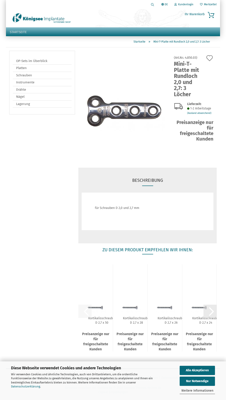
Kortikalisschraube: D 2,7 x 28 (136, 320)
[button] (210, 311)
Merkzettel (210, 4)
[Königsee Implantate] (41, 18)
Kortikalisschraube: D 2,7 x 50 (101, 320)
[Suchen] (152, 4)
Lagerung (23, 104)
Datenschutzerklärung (25, 386)
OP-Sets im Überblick (31, 61)
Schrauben (24, 75)
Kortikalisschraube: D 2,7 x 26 (171, 320)
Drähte (21, 90)
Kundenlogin (185, 4)
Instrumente (25, 82)
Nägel (20, 97)
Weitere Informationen (197, 390)
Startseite (18, 32)
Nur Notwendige (197, 381)
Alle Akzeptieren (197, 370)
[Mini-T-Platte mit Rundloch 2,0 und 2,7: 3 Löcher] (124, 106)
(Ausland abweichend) (199, 113)
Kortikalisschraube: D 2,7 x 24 (205, 320)
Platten (21, 68)
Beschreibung (147, 180)
